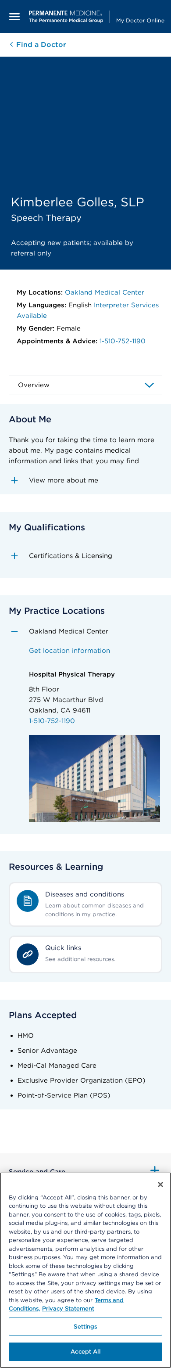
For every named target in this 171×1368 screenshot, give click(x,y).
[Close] (160, 1184)
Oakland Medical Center (104, 292)
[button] (85, 480)
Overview (34, 385)
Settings (85, 1326)
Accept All (85, 1351)
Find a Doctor (40, 44)
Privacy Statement (68, 1308)
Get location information (69, 651)
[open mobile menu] (14, 16)
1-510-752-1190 (123, 341)
